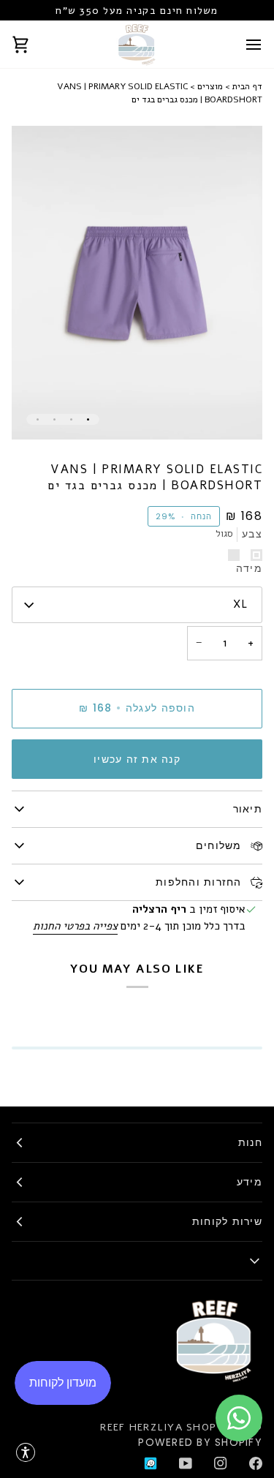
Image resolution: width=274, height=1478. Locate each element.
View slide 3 (54, 419)
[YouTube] (185, 1463)
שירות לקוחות (227, 1221)
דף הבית (247, 86)
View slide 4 (38, 419)
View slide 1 (88, 419)
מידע (249, 1182)
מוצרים (210, 86)
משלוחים (221, 845)
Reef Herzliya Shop (158, 1427)
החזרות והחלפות (201, 882)
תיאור (247, 809)
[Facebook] (255, 1463)
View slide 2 (71, 419)
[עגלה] (34, 44)
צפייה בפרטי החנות (75, 926)
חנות (250, 1142)
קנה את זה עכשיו (137, 759)
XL (240, 604)
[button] (26, 1452)
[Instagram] (220, 1463)
